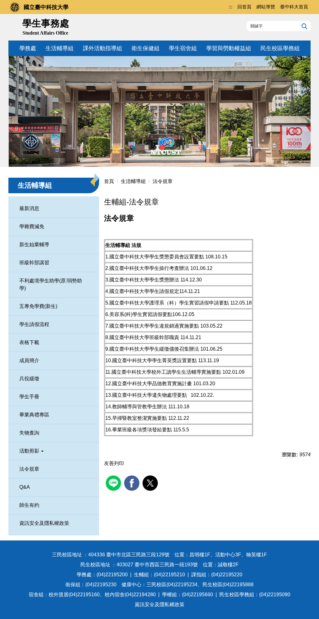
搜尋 (303, 25)
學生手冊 (29, 396)
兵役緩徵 (29, 378)
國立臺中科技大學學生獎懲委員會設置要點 (156, 256)
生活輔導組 (59, 48)
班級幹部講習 (34, 262)
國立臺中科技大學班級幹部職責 (144, 337)
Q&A (24, 487)
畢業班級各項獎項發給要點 (142, 429)
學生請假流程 (34, 324)
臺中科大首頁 (294, 6)
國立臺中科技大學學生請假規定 (144, 291)
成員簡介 (29, 360)
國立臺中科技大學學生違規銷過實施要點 (154, 326)
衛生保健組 (145, 48)
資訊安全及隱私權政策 (44, 523)
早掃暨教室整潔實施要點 (139, 418)
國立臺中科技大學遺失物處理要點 (149, 395)
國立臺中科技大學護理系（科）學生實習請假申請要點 (169, 302)
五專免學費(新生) (38, 306)
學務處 (27, 48)
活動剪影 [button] (29, 450)
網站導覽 (265, 6)
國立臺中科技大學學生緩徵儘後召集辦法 (154, 349)
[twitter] (151, 482)
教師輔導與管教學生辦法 (139, 406)
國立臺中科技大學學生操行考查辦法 (149, 268)
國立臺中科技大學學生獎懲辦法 (144, 279)
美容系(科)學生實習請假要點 (140, 314)
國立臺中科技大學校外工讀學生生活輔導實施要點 (166, 372)
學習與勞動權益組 (228, 48)
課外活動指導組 (102, 48)
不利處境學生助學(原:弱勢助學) (50, 284)
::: (230, 6)
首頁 (109, 181)
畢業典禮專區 (34, 414)
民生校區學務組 (280, 48)
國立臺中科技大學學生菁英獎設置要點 (154, 360)
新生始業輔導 (34, 244)
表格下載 (29, 342)
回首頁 (244, 6)
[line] (114, 482)
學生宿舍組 (183, 48)
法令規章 (29, 469)
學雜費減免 (31, 226)
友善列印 (114, 463)
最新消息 (29, 208)
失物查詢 (29, 432)
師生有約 (29, 505)
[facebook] (132, 482)
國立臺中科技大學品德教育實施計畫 (152, 383)
